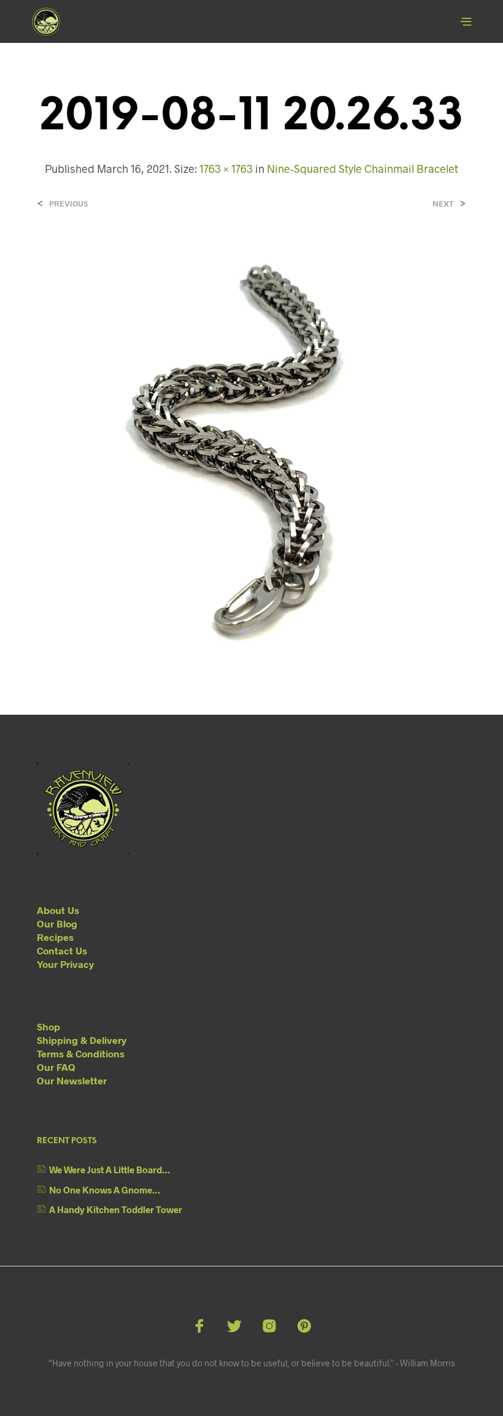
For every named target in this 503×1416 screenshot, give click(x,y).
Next (443, 204)
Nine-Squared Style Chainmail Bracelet (362, 168)
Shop (48, 1026)
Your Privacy (65, 964)
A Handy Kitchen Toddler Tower (115, 1209)
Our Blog (57, 923)
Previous (68, 204)
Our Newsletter (72, 1080)
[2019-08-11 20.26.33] (251, 450)
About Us (58, 910)
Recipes (55, 937)
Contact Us (62, 950)
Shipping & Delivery (81, 1040)
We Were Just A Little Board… (109, 1169)
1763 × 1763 (226, 168)
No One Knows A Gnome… (104, 1189)
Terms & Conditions (81, 1053)
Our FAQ (56, 1067)
